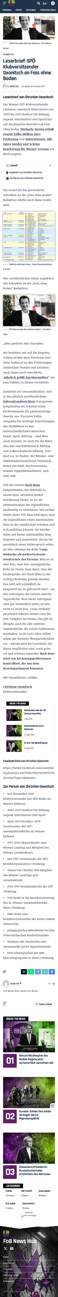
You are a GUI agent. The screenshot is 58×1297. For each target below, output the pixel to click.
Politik (9, 1191)
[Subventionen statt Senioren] (14, 731)
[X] (53, 983)
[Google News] (11, 1248)
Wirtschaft (26, 1191)
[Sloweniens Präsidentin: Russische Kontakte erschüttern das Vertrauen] (29, 1148)
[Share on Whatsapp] (31, 971)
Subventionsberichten (19, 401)
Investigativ (44, 1191)
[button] (5, 3)
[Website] (49, 983)
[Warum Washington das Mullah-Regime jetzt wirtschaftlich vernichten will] (29, 1036)
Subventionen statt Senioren (34, 727)
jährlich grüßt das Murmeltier (26, 377)
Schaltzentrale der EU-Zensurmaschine (35, 712)
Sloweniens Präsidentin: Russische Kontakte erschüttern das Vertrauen (34, 1170)
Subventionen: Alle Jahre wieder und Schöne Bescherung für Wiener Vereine (27, 144)
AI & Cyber (11, 1203)
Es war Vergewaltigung (35, 743)
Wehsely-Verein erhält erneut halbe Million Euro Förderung (28, 134)
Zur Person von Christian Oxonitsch (26, 178)
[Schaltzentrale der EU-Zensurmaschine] (14, 715)
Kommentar (8, 54)
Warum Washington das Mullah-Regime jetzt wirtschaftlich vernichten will (36, 1059)
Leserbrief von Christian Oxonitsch (25, 172)
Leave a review (45, 1004)
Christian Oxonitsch (17, 687)
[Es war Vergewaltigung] (14, 746)
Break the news (15, 1019)
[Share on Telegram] (38, 971)
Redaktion (14, 86)
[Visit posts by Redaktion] (6, 983)
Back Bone (32, 485)
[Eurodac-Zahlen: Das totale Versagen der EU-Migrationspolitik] (29, 1092)
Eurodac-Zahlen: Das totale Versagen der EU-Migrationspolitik (35, 1115)
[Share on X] (24, 971)
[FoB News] (11, 3)
